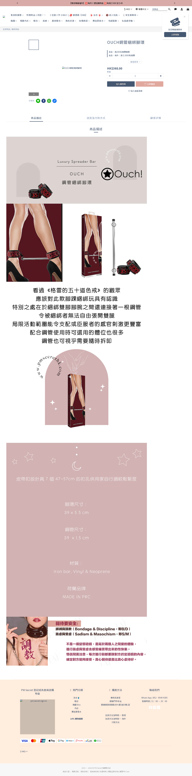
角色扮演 (69, 20)
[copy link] (54, 101)
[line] (38, 101)
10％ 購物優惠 (76, 718)
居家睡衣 (56, 20)
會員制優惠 (16, 14)
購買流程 (75, 771)
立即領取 (175, 34)
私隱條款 (103, 771)
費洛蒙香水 (98, 20)
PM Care (126, 771)
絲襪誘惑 (83, 20)
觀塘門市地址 (115, 701)
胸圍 (13, 20)
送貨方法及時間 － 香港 (115, 715)
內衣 (76, 708)
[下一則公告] (174, 3)
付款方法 (115, 722)
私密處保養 (127, 20)
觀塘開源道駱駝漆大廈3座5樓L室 (115, 704)
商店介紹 (66, 771)
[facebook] (43, 101)
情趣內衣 (24, 20)
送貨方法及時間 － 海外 (115, 718)
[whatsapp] (49, 101)
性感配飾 (112, 20)
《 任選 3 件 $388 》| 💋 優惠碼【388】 (68, 14)
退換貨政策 (94, 771)
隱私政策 (84, 771)
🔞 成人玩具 (112, 14)
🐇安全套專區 (129, 14)
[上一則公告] (17, 3)
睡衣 (35, 20)
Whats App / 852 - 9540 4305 (154, 697)
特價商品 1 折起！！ (36, 14)
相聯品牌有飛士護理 (115, 771)
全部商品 (6, 29)
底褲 (45, 20)
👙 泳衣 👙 (95, 14)
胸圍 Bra (76, 704)
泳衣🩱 (76, 697)
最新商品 (15, 29)
